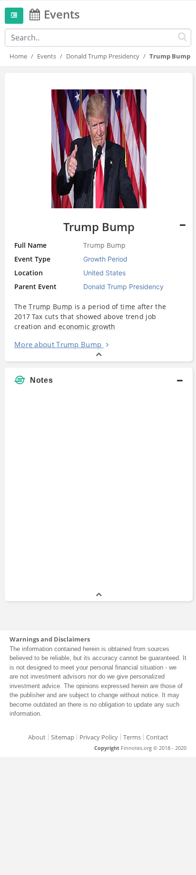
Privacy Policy (98, 737)
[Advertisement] (98, 492)
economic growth (87, 326)
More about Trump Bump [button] (57, 344)
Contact (157, 737)
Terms (132, 737)
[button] (99, 217)
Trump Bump (50, 306)
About (37, 737)
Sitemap (62, 737)
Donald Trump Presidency (102, 56)
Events (46, 56)
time (127, 306)
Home (18, 56)
